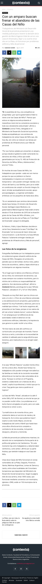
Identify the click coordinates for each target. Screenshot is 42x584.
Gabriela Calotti (10, 48)
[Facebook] (4, 52)
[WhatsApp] (14, 52)
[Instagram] (21, 569)
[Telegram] (19, 52)
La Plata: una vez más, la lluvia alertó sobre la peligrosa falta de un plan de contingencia (11, 521)
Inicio (3, 9)
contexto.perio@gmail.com (26, 563)
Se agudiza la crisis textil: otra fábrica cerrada (31, 519)
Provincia (10, 9)
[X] (9, 52)
